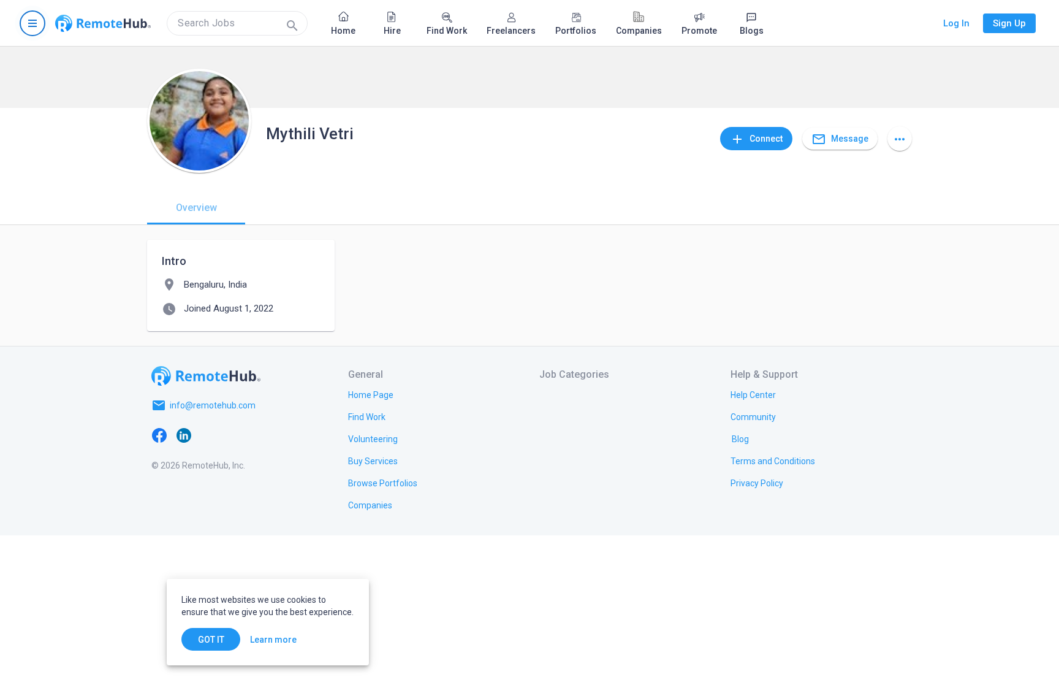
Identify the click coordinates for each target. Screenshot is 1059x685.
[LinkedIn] (184, 435)
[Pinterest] (257, 435)
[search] (237, 23)
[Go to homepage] (103, 23)
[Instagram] (233, 435)
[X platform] (208, 435)
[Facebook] (159, 435)
